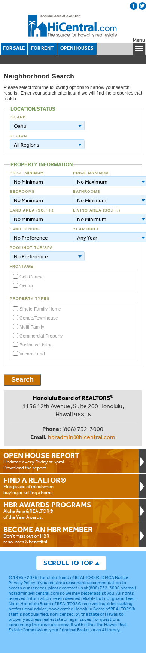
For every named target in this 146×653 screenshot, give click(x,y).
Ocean (26, 286)
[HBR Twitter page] (142, 6)
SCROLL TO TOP (68, 562)
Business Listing (36, 345)
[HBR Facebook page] (133, 6)
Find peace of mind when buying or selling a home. (34, 485)
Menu (139, 40)
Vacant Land (32, 354)
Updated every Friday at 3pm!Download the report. (41, 461)
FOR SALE (14, 48)
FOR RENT (42, 48)
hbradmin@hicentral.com (81, 437)
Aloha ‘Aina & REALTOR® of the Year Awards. (47, 510)
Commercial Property (41, 336)
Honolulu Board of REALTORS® (69, 577)
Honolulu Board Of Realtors (73, 26)
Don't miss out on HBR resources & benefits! (47, 535)
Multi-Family (31, 327)
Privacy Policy (22, 583)
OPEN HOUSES (77, 48)
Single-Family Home (40, 309)
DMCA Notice (114, 577)
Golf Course (31, 277)
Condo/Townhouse (38, 318)
